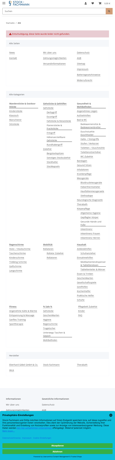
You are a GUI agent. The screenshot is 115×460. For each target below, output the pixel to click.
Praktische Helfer (85, 295)
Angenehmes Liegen (87, 111)
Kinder (81, 310)
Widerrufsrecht (84, 80)
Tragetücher (49, 328)
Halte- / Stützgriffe (90, 139)
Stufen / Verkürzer (90, 143)
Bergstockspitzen (55, 153)
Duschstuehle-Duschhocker (88, 133)
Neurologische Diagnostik (90, 199)
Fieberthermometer (90, 186)
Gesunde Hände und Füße (91, 223)
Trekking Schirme (18, 261)
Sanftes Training (17, 319)
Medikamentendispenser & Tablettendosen (93, 263)
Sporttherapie (16, 323)
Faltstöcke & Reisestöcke (59, 121)
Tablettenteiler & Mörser (93, 269)
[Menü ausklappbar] (3, 2)
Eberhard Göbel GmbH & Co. (23, 364)
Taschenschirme (17, 253)
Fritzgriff (51, 132)
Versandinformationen (54, 63)
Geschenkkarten (85, 278)
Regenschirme (50, 323)
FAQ (80, 315)
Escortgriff (52, 116)
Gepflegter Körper (90, 217)
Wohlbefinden (50, 340)
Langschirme (15, 270)
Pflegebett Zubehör (87, 306)
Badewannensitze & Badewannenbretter (91, 126)
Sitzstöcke (14, 124)
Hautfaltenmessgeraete (92, 191)
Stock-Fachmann (51, 364)
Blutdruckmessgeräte (91, 182)
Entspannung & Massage (21, 315)
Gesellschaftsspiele (86, 282)
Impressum (82, 69)
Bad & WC (82, 119)
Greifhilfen (82, 286)
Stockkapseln (53, 166)
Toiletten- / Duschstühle (93, 147)
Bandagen (82, 160)
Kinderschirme (16, 257)
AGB (79, 58)
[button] (85, 3)
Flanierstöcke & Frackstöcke (54, 127)
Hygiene (47, 319)
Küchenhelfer (84, 291)
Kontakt (13, 58)
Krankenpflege (84, 173)
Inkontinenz (86, 229)
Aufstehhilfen (84, 115)
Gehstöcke (48, 107)
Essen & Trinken (85, 273)
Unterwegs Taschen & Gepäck (54, 334)
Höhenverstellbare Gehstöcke (56, 139)
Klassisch (14, 115)
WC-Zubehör (87, 156)
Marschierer (15, 119)
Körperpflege (83, 208)
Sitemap (81, 63)
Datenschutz (83, 52)
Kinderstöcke (15, 111)
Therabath (82, 204)
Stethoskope (87, 195)
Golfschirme (15, 266)
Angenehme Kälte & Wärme (23, 310)
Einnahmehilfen (85, 257)
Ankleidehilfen (84, 248)
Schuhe (80, 299)
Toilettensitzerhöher (91, 152)
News (12, 52)
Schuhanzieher (88, 253)
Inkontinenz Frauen (90, 233)
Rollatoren (48, 248)
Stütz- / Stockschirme (19, 248)
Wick (11, 370)
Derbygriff (52, 112)
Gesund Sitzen (84, 165)
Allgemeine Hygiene (90, 213)
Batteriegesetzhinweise (88, 74)
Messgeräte (83, 178)
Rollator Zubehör (55, 253)
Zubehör (47, 149)
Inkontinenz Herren (90, 237)
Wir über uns (49, 52)
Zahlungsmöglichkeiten (54, 58)
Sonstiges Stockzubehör (59, 157)
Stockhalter (52, 162)
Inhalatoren (83, 169)
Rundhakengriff (54, 144)
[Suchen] (109, 11)
